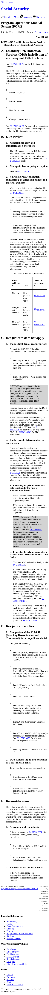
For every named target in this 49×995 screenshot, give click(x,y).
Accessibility (12, 921)
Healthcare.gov (13, 954)
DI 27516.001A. (17, 64)
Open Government (15, 926)
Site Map (10, 936)
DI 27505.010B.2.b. (32, 620)
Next (46, 32)
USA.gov (11, 961)
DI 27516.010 (23, 171)
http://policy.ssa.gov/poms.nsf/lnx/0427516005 (19, 889)
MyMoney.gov (13, 956)
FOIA (9, 924)
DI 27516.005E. (36, 832)
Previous (38, 32)
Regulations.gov (14, 959)
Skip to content (7, 2)
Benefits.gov (12, 949)
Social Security (15, 8)
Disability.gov (13, 952)
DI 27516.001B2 (17, 126)
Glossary (10, 929)
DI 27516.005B (23, 738)
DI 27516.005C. (17, 193)
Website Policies (14, 938)
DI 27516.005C (39, 323)
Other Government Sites (17, 964)
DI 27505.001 (36, 529)
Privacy (10, 931)
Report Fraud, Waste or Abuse (20, 933)
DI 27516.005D (39, 294)
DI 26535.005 (25, 432)
